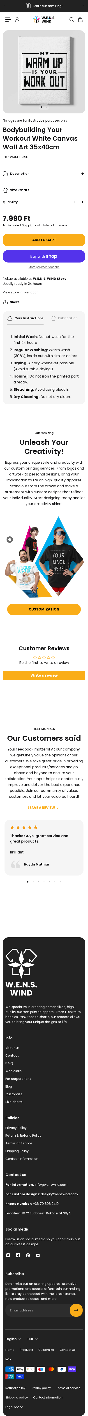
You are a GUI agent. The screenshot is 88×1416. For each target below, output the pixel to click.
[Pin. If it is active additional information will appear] (10, 539)
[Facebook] (18, 1255)
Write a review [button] (44, 675)
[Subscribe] (76, 1310)
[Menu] (8, 19)
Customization (44, 609)
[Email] (38, 1255)
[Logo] (44, 19)
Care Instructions (29, 318)
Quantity (10, 202)
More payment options (44, 267)
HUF (31, 1339)
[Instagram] (8, 1255)
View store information (21, 292)
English (11, 1339)
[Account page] (17, 20)
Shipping (28, 225)
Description (20, 173)
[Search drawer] (71, 20)
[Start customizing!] (44, 6)
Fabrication (68, 318)
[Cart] (80, 20)
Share (15, 302)
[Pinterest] (28, 1255)
